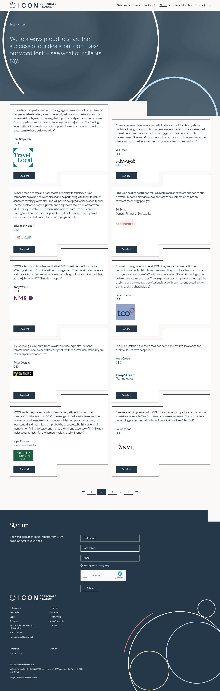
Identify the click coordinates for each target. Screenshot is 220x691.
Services (122, 5)
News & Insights (183, 5)
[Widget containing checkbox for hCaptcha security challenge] (103, 575)
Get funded (15, 612)
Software (14, 621)
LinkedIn (53, 648)
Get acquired (15, 608)
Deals (137, 5)
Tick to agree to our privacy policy (96, 565)
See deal (24, 175)
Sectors (148, 5)
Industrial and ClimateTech (22, 637)
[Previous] (83, 491)
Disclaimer (14, 648)
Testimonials (55, 616)
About (163, 5)
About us (54, 608)
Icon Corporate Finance (33, 5)
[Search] (209, 5)
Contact (200, 5)
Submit (90, 588)
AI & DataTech (16, 632)
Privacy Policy (16, 653)
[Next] (136, 491)
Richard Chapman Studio (27, 677)
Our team (54, 612)
